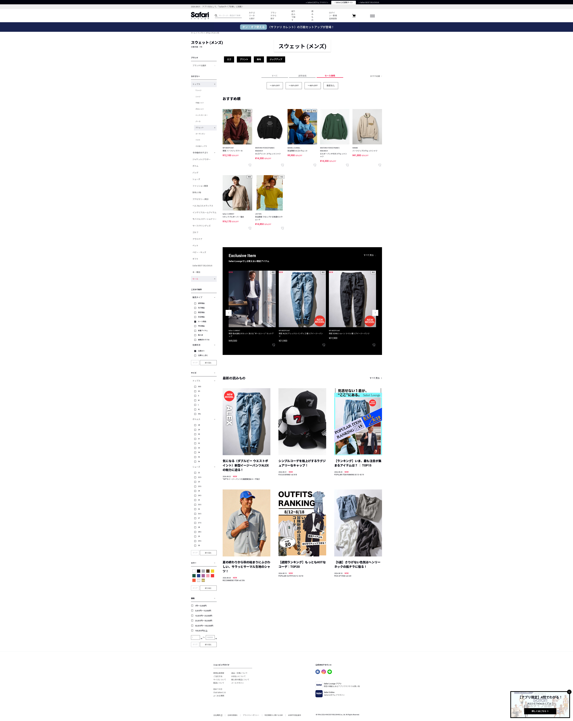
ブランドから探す (273, 16)
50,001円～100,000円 (204, 626)
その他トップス (201, 146)
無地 (259, 59)
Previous (229, 313)
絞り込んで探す (293, 15)
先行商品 (201, 308)
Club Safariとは (219, 692)
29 (199, 430)
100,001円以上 (201, 631)
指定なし (331, 85)
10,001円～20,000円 (203, 616)
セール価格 (330, 75)
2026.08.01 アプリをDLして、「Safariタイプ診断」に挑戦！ (217, 7)
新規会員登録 (218, 673)
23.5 (199, 486)
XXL (199, 414)
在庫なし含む (203, 355)
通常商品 (201, 303)
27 (199, 518)
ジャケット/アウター (201, 159)
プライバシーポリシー (251, 715)
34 (199, 452)
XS (199, 391)
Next (375, 313)
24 (199, 491)
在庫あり (201, 351)
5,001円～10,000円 (203, 611)
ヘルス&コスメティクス (202, 206)
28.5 (199, 532)
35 (199, 457)
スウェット (199, 128)
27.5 (199, 523)
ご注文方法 (217, 676)
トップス (201, 33)
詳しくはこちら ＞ (540, 711)
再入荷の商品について (240, 680)
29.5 (199, 541)
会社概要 (216, 715)
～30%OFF (275, 85)
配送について (218, 683)
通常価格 (302, 76)
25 (199, 500)
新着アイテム (203, 331)
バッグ (195, 173)
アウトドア (197, 239)
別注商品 (201, 317)
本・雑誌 (196, 272)
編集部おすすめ (204, 340)
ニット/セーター (201, 115)
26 (199, 509)
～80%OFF (313, 85)
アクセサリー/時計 (200, 199)
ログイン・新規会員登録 (333, 16)
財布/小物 (196, 192)
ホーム (193, 33)
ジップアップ (276, 59)
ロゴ (229, 59)
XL (199, 409)
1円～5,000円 (201, 606)
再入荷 (200, 335)
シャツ (197, 97)
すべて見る (369, 255)
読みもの (312, 15)
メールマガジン (237, 683)
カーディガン (200, 134)
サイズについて (219, 680)
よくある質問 (218, 696)
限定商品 (201, 312)
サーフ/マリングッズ (201, 226)
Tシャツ (198, 90)
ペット (195, 246)
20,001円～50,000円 (203, 621)
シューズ (196, 179)
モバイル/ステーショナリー (204, 219)
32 (199, 443)
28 (199, 425)
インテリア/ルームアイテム (204, 212)
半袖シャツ (199, 103)
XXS (199, 387)
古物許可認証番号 (294, 715)
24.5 (199, 495)
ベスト (197, 140)
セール (195, 279)
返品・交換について (239, 673)
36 (199, 461)
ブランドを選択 (199, 65)
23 (199, 482)
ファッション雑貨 (200, 186)
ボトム (195, 166)
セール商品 (202, 322)
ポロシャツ (199, 109)
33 (199, 448)
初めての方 (217, 689)
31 (199, 439)
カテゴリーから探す (252, 16)
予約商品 (201, 326)
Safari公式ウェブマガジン (317, 2)
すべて (275, 76)
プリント (244, 59)
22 (199, 473)
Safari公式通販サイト (344, 2)
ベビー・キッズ (199, 252)
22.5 (199, 477)
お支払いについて (238, 676)
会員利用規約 (232, 715)
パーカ (197, 121)
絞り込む (208, 363)
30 (199, 434)
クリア (195, 363)
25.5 (199, 505)
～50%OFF (294, 85)
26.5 (199, 514)
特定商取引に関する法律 (274, 715)
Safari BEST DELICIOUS (369, 2)
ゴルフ (195, 232)
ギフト (195, 259)
